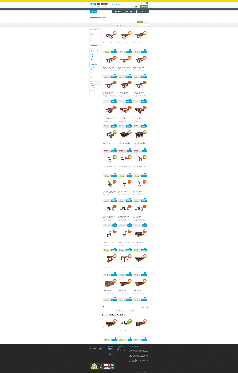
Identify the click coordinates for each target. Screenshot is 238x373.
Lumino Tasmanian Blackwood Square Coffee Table (138, 242)
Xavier (91, 74)
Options (129, 151)
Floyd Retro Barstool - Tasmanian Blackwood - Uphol (138, 193)
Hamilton (92, 67)
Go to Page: (141, 307)
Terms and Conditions (112, 355)
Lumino (91, 56)
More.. (91, 77)
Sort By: (137, 24)
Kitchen (91, 38)
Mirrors (91, 61)
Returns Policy (93, 87)
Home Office (92, 40)
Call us (118, 348)
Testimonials (101, 349)
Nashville (92, 70)
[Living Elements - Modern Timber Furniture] (99, 4)
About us (100, 348)
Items (144, 6)
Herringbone (92, 62)
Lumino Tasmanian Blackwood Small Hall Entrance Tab (108, 267)
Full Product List (130, 11)
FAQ (98, 8)
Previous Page (118, 310)
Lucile (91, 69)
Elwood (91, 48)
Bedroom (92, 34)
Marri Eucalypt (92, 54)
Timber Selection (142, 11)
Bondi (91, 53)
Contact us (110, 348)
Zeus (91, 75)
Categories (93, 8)
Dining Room (92, 32)
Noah (91, 72)
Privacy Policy (92, 90)
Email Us (118, 349)
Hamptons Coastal (93, 64)
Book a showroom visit (121, 350)
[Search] (147, 3)
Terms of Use (92, 88)
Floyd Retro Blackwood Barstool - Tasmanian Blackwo (123, 193)
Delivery (109, 351)
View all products (93, 348)
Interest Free (110, 349)
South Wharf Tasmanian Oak (94, 51)
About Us (102, 8)
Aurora (91, 59)
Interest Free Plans (93, 92)
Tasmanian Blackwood (94, 47)
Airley (91, 57)
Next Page (132, 310)
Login (136, 6)
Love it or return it (111, 350)
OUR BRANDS (117, 11)
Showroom (108, 8)
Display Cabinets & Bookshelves (93, 36)
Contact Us (115, 8)
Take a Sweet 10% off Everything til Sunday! (119, 0)
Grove (91, 78)
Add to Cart (114, 52)
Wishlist (94, 11)
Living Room (92, 31)
